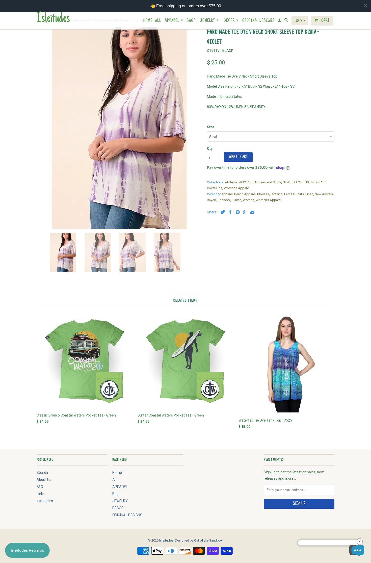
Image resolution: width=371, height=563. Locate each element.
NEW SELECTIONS (296, 182)
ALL (158, 21)
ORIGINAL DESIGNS (258, 21)
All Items (231, 182)
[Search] (286, 21)
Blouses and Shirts (267, 182)
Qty (210, 148)
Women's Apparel (237, 188)
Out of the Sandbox (208, 540)
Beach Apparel (245, 194)
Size (210, 127)
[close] (365, 5)
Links (41, 494)
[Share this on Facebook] (229, 212)
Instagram (45, 501)
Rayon (211, 200)
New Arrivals (324, 194)
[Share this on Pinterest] (236, 212)
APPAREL (174, 20)
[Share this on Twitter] (221, 212)
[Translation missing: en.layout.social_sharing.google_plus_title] (244, 212)
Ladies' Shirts (294, 194)
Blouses (263, 194)
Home (147, 21)
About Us (44, 480)
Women (248, 200)
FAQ (40, 487)
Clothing (277, 194)
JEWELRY (209, 20)
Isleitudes (53, 19)
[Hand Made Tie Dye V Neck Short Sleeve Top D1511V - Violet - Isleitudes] (119, 128)
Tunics (236, 200)
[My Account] (279, 21)
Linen (309, 194)
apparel (227, 194)
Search (42, 473)
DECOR (231, 20)
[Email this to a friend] (251, 212)
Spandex (224, 200)
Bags (191, 21)
